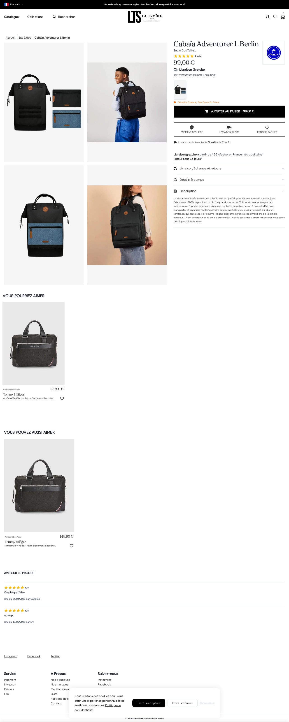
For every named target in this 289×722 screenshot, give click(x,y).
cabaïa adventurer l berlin (52, 37)
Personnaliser (207, 702)
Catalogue (11, 17)
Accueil (10, 37)
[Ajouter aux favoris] (62, 398)
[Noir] (180, 89)
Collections (35, 17)
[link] (33, 343)
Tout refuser (182, 703)
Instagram (10, 656)
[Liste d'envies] (275, 17)
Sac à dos (25, 37)
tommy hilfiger (13, 394)
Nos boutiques (60, 680)
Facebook (33, 656)
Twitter (55, 656)
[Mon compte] (267, 16)
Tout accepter (149, 703)
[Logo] (144, 16)
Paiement (10, 680)
